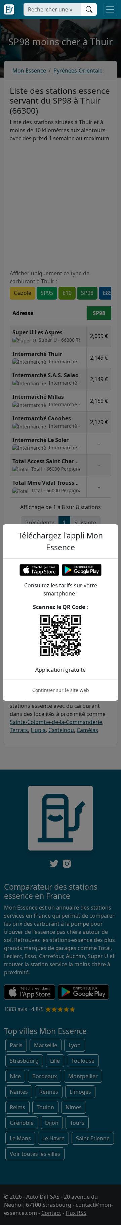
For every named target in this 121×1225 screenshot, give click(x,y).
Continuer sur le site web (60, 690)
